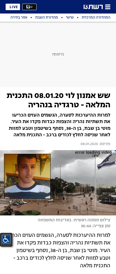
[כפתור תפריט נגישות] (6, 239)
